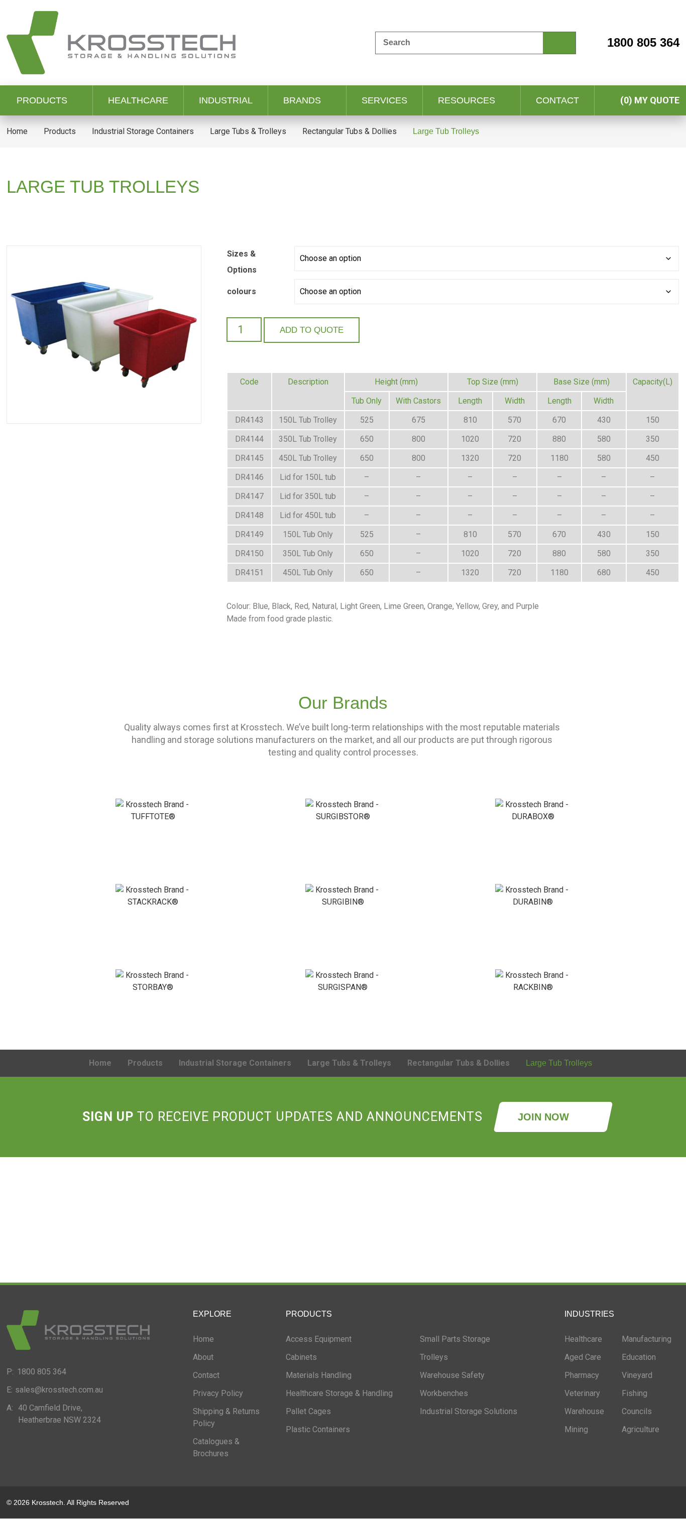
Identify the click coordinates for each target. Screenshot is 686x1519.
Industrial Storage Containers (143, 131)
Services (384, 100)
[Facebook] (46, 1448)
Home (17, 131)
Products (42, 100)
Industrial (226, 100)
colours (241, 291)
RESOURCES (466, 100)
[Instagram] (102, 1448)
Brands (302, 100)
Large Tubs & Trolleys (248, 131)
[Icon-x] (74, 1448)
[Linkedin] (19, 1448)
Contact (557, 100)
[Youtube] (129, 1448)
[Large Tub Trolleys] (104, 334)
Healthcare (138, 100)
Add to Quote (312, 330)
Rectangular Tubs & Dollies (349, 131)
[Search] (559, 43)
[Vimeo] (157, 1448)
